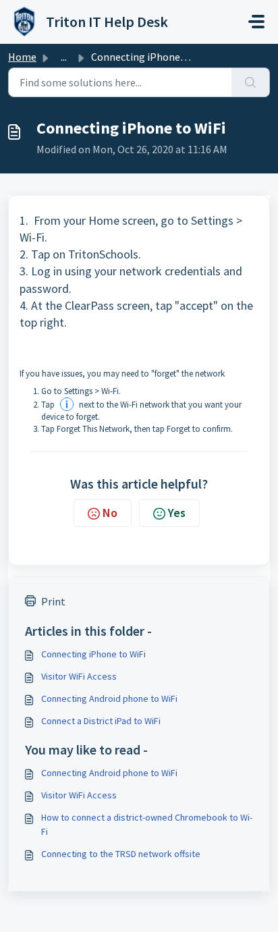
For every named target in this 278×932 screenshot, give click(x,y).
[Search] (250, 82)
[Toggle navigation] (256, 21)
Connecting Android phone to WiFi (109, 698)
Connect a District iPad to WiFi (101, 721)
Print (53, 601)
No (110, 512)
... (64, 56)
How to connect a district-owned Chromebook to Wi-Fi (146, 824)
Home (22, 56)
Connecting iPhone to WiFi (93, 654)
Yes (177, 512)
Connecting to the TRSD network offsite (120, 854)
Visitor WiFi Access (79, 676)
